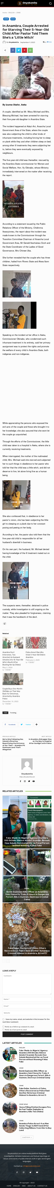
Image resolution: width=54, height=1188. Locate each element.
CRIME (18, 13)
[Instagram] (23, 1172)
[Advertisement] (27, 388)
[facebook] (20, 780)
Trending (13, 713)
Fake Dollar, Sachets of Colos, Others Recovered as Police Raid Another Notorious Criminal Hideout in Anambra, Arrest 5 (27, 950)
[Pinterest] (24, 50)
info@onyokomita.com (31, 1166)
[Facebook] (12, 50)
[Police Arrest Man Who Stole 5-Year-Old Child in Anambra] (36, 643)
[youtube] (34, 780)
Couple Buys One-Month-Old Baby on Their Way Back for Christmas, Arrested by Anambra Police (13, 694)
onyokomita (14, 42)
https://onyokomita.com (27, 777)
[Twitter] (18, 50)
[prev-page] (4, 961)
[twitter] (29, 780)
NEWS (13, 19)
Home (5, 13)
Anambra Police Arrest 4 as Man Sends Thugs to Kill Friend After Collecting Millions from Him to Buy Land (35, 1126)
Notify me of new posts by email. (16, 1030)
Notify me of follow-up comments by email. (19, 1027)
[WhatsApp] (30, 50)
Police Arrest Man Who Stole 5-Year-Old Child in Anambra (35, 654)
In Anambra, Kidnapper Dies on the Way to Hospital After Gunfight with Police (40, 741)
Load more (26, 1137)
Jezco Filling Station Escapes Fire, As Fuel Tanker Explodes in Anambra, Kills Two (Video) (35, 1109)
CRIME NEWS (23, 1104)
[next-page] (8, 961)
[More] (36, 724)
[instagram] (25, 780)
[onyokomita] (5, 42)
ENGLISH (12, 13)
